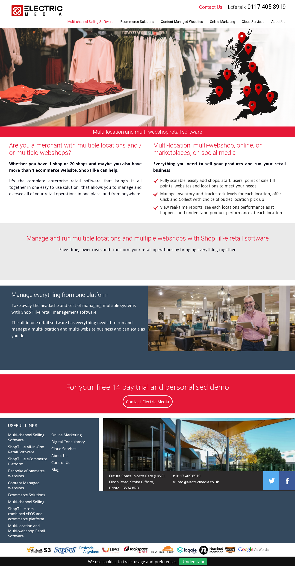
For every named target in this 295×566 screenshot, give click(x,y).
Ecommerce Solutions (137, 22)
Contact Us (210, 7)
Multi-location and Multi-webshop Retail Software (26, 531)
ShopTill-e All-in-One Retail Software (26, 449)
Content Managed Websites (182, 22)
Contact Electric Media (147, 401)
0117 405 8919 (188, 476)
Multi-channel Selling (26, 501)
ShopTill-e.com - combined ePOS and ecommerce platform (26, 513)
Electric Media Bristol (36, 14)
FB (287, 480)
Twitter (271, 480)
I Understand (193, 561)
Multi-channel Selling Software (90, 22)
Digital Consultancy (68, 441)
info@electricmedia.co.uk (198, 482)
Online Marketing (222, 22)
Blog (55, 469)
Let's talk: (257, 6)
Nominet (191, 549)
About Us (278, 22)
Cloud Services (253, 22)
